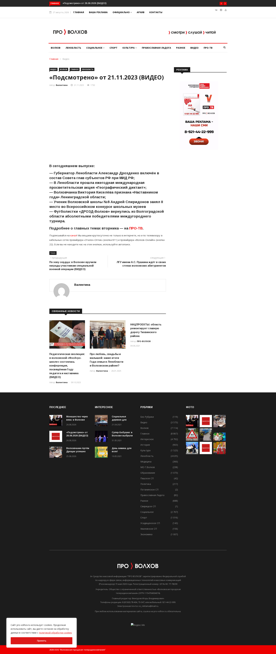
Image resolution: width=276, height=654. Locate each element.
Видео (194, 47)
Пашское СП (147, 478)
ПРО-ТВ (208, 47)
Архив (140, 12)
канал (73, 235)
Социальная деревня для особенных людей (122, 419)
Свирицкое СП (148, 506)
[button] (221, 3)
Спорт (113, 47)
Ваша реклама (98, 12)
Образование (147, 472)
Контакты (155, 12)
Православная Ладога (156, 47)
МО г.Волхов (147, 467)
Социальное (94, 47)
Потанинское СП (149, 489)
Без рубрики (147, 416)
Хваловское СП (148, 528)
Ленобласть (73, 47)
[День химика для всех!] (102, 453)
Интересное (147, 439)
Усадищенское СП (150, 523)
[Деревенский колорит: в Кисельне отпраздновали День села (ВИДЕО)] (219, 453)
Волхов (55, 47)
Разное (180, 47)
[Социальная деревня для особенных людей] (102, 421)
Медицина (145, 461)
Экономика (146, 534)
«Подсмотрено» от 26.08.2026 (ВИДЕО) (84, 3)
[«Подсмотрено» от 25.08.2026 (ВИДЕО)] (206, 453)
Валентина (62, 85)
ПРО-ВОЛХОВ (144, 341)
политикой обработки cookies (55, 632)
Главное (75, 69)
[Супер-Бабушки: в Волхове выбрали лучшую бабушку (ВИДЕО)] (102, 437)
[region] (41, 633)
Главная (78, 12)
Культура (129, 47)
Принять (41, 640)
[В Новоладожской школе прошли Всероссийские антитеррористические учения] (206, 439)
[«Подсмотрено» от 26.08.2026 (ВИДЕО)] (56, 437)
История (145, 444)
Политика (145, 483)
